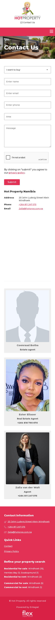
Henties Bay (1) (12, 572)
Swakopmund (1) (29, 572)
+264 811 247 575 (27, 204)
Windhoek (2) (34, 576)
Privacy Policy (11, 551)
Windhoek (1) (35, 587)
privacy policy (17, 172)
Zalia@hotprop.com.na (31, 208)
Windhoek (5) (36, 583)
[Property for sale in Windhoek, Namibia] (27, 10)
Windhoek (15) (35, 568)
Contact (8, 546)
